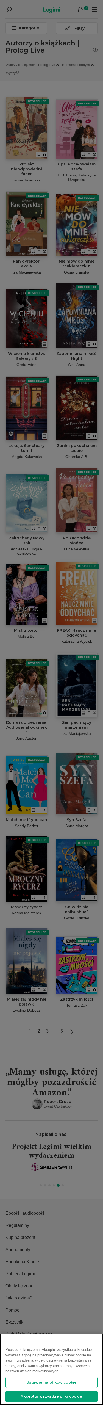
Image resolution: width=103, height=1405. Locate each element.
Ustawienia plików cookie (51, 1382)
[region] (51, 1369)
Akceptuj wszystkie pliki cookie (51, 1396)
